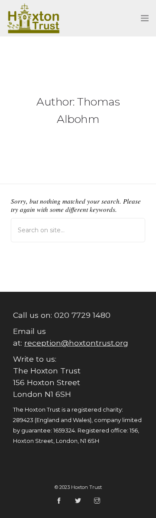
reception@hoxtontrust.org (76, 342)
